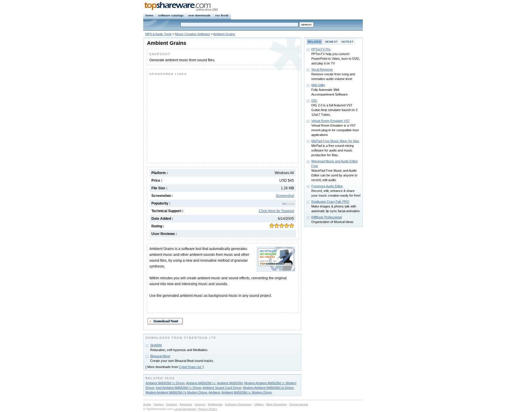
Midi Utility (318, 85)
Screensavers (299, 404)
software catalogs (171, 15)
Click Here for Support (276, 211)
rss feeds (222, 15)
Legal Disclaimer (185, 409)
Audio (147, 404)
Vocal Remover (322, 69)
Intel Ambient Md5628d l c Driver (178, 387)
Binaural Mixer (160, 356)
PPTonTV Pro (321, 49)
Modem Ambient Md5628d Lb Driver (268, 387)
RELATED (314, 41)
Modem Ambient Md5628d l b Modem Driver (176, 392)
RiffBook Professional (326, 217)
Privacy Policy (208, 409)
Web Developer (276, 404)
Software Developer (238, 404)
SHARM (156, 345)
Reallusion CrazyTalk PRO (330, 201)
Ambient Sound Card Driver (222, 387)
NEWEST (331, 41)
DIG (314, 100)
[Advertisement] (198, 118)
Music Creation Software (192, 34)
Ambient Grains (224, 34)
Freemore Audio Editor (327, 186)
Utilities (259, 404)
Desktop (171, 404)
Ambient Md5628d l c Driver (165, 383)
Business (186, 404)
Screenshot (285, 196)
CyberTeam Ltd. (190, 367)
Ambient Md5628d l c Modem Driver (246, 392)
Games (158, 404)
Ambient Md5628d (229, 383)
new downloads (199, 15)
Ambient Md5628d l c (201, 383)
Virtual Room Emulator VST (330, 120)
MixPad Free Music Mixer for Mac (335, 141)
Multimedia (215, 404)
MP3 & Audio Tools (158, 34)
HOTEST (347, 41)
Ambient (214, 392)
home (149, 15)
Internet (200, 404)
